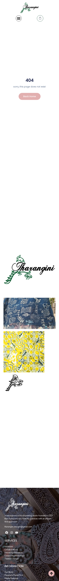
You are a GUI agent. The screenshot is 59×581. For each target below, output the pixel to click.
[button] (19, 18)
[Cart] (40, 18)
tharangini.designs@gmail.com (18, 526)
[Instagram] (12, 532)
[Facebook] (7, 532)
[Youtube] (17, 532)
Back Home (29, 96)
